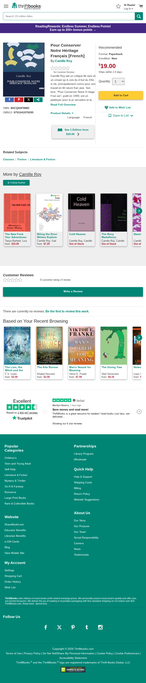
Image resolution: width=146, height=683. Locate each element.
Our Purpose (81, 526)
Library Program (84, 453)
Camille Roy (63, 61)
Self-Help (10, 469)
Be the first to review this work (67, 311)
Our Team (80, 531)
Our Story (80, 520)
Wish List (10, 587)
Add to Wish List (120, 107)
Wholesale (80, 459)
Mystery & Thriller (15, 480)
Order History (13, 581)
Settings (9, 570)
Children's (11, 457)
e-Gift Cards (12, 541)
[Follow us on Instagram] (100, 627)
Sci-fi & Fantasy (14, 486)
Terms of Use (14, 653)
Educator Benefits (15, 530)
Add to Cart (120, 95)
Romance (10, 492)
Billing (77, 488)
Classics (8, 159)
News (77, 548)
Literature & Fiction (42, 159)
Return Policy (82, 493)
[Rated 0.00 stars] (68, 68)
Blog (7, 547)
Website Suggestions (86, 499)
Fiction (22, 159)
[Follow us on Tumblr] (86, 627)
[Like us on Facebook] (45, 627)
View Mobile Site (14, 552)
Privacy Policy (32, 653)
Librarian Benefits (15, 535)
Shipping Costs (83, 482)
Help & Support (83, 476)
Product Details (61, 113)
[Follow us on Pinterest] (73, 627)
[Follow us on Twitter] (59, 627)
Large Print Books (15, 497)
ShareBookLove (14, 524)
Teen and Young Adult (18, 463)
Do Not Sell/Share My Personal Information (68, 653)
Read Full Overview (63, 104)
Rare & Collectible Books (19, 503)
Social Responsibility (86, 537)
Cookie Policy (105, 653)
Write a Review (73, 291)
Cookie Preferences (127, 653)
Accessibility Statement (73, 657)
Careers (79, 543)
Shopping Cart (13, 575)
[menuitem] (129, 5)
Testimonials (81, 554)
